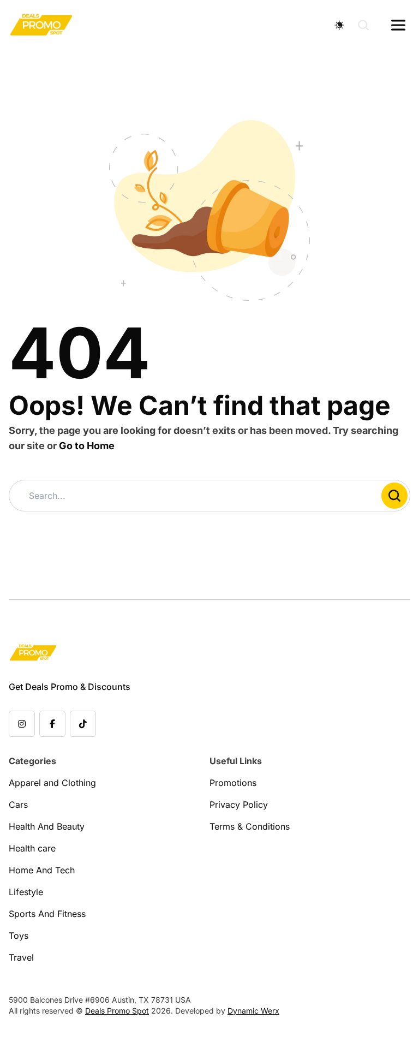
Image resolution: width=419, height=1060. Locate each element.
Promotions (233, 782)
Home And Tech (42, 870)
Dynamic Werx (253, 1010)
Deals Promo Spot (117, 1010)
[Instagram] (22, 724)
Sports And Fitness (47, 913)
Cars (18, 804)
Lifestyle (26, 891)
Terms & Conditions (250, 826)
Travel (21, 957)
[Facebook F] (52, 724)
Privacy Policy (239, 804)
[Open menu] (398, 25)
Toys (18, 935)
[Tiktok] (83, 724)
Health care (32, 848)
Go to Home (87, 445)
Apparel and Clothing (52, 782)
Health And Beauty (47, 826)
